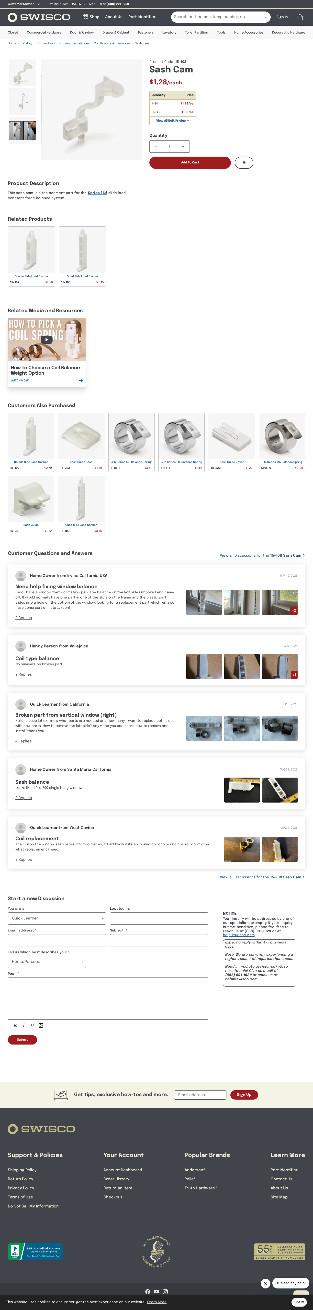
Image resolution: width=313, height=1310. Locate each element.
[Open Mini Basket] (301, 17)
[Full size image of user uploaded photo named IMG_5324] (280, 728)
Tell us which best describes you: (37, 952)
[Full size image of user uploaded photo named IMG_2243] (242, 849)
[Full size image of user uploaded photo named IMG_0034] (280, 790)
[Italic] (24, 1025)
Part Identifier (284, 1170)
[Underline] (32, 1025)
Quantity (158, 136)
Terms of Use (20, 1197)
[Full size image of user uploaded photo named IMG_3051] (204, 602)
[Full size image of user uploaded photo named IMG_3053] (242, 602)
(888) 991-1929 (238, 975)
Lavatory (169, 32)
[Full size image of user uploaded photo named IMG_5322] (204, 728)
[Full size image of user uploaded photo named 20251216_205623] (242, 666)
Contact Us (281, 1179)
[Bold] (15, 1025)
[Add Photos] (41, 1025)
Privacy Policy (21, 1188)
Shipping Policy (22, 1170)
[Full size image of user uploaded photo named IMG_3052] (280, 602)
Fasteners (146, 32)
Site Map (279, 1197)
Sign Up (244, 1095)
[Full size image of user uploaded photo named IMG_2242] (280, 849)
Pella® (190, 1179)
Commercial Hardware (44, 32)
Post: (12, 974)
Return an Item (117, 1188)
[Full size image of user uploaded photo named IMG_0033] (242, 790)
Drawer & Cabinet (116, 32)
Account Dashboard (122, 1170)
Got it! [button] (299, 1302)
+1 (294, 675)
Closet (13, 32)
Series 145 (97, 193)
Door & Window (82, 32)
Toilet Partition (196, 32)
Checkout (112, 1197)
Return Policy (20, 1179)
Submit (22, 1039)
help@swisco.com (239, 935)
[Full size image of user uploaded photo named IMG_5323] (242, 728)
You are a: (16, 908)
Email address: (21, 930)
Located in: (120, 908)
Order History (116, 1179)
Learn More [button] (157, 1302)
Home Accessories (248, 32)
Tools (221, 32)
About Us (279, 1188)
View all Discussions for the (260, 556)
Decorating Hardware (288, 32)
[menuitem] (22, 72)
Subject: (117, 930)
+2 (294, 611)
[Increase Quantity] (183, 146)
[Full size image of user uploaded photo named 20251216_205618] (280, 666)
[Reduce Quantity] (156, 146)
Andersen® (195, 1170)
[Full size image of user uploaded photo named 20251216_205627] (204, 666)
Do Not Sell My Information (33, 1206)
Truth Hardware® (201, 1188)
